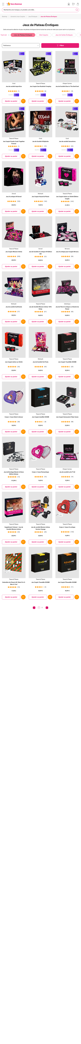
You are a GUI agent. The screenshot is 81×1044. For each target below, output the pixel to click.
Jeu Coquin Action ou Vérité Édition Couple (67, 197)
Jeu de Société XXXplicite (40, 141)
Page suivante (47, 608)
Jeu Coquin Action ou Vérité (14, 362)
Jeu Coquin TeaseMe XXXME (40, 582)
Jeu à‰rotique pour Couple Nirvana (67, 251)
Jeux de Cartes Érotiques (64, 35)
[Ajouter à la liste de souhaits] (23, 101)
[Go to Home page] (14, 4)
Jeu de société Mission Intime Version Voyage (40, 528)
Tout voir (4, 35)
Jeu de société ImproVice (14, 86)
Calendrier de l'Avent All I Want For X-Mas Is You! (13, 583)
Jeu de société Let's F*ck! (67, 472)
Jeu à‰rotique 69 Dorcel (14, 196)
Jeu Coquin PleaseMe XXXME (67, 582)
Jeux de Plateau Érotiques (23, 35)
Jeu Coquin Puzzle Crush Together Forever (14, 142)
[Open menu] (3, 4)
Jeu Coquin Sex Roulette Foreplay (40, 86)
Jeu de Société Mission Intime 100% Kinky (40, 308)
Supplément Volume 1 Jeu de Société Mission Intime (14, 528)
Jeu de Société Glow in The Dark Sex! (67, 86)
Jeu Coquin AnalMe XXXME (40, 417)
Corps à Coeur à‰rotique (67, 527)
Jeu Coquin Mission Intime (13, 251)
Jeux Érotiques (32, 16)
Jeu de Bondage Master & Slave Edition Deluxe (14, 473)
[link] (69, 4)
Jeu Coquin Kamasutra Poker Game (67, 417)
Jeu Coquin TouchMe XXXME (67, 362)
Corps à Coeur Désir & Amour (14, 417)
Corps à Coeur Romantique (40, 472)
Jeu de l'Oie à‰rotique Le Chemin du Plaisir (67, 308)
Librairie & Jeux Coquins (17, 16)
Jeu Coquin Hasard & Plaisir (40, 196)
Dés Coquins (43, 35)
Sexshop (4, 16)
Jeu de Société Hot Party (40, 362)
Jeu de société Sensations (67, 141)
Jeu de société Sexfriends (14, 307)
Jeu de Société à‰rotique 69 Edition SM (40, 253)
